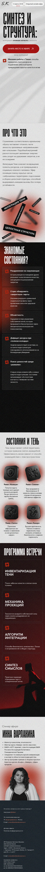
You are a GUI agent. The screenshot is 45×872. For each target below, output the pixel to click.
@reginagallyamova (11, 819)
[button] (21, 48)
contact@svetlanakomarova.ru (17, 822)
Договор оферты (9, 828)
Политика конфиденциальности (13, 831)
